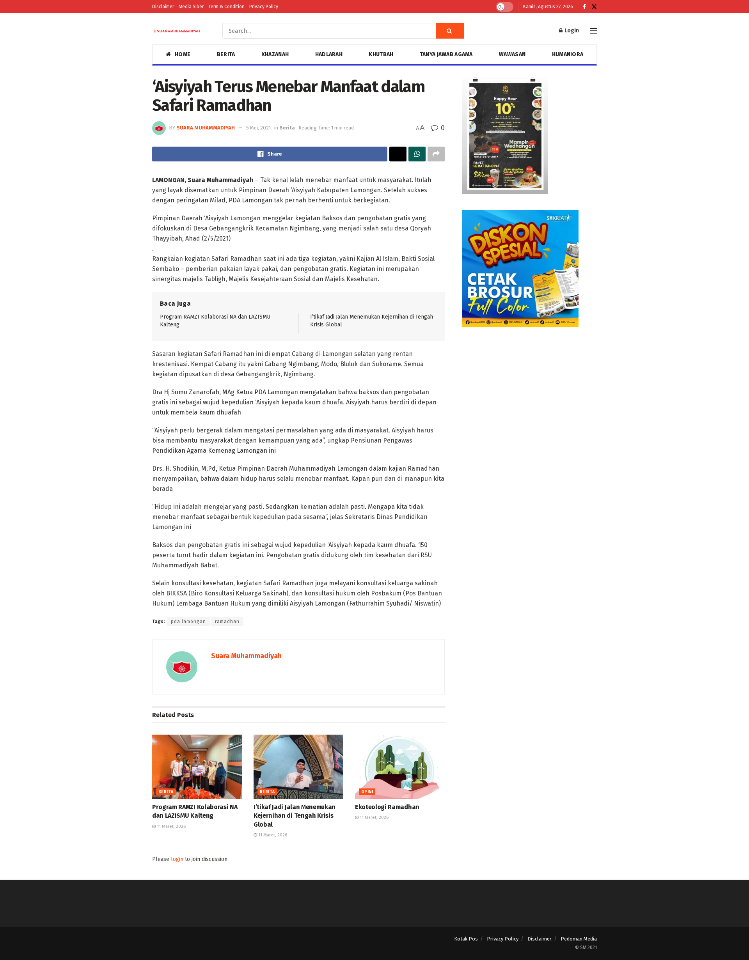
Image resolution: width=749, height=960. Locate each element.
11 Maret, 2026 (171, 826)
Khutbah (381, 54)
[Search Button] (450, 31)
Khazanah (275, 54)
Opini (367, 792)
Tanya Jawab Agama (446, 54)
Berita (226, 54)
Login (571, 30)
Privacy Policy (263, 6)
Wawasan (512, 54)
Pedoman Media (579, 939)
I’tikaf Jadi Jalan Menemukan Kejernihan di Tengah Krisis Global (294, 815)
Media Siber (191, 6)
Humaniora (568, 54)
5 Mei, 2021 (258, 128)
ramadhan (227, 621)
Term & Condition (226, 6)
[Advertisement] (529, 397)
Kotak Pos (466, 939)
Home (182, 54)
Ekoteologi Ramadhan (387, 807)
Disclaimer (163, 6)
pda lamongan (188, 621)
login (177, 859)
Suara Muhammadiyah (205, 128)
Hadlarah (329, 54)
